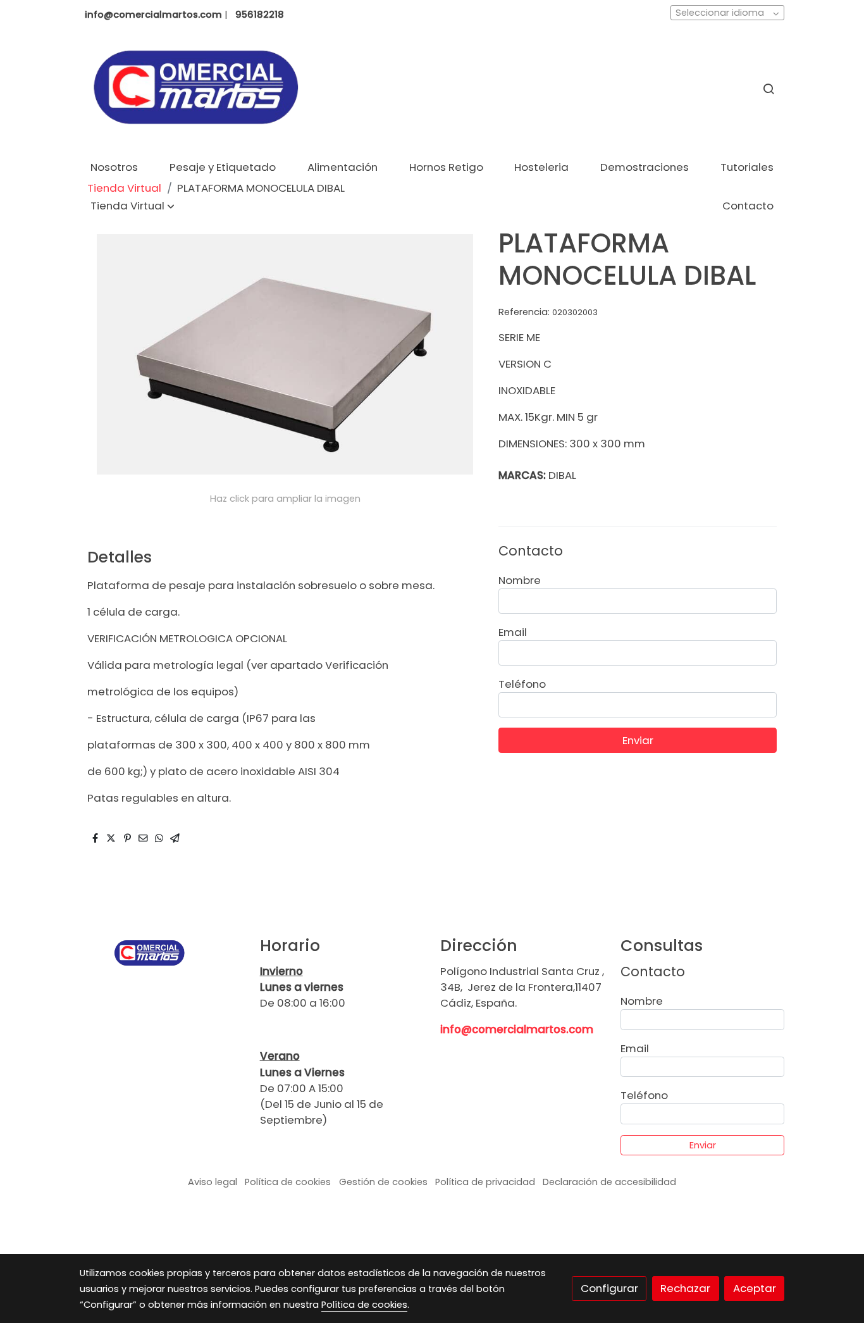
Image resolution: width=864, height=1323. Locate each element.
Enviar (637, 740)
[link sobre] (162, 952)
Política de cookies (288, 1182)
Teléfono (522, 684)
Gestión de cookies (383, 1182)
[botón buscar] (768, 88)
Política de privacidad (485, 1182)
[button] (132, 206)
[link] (195, 89)
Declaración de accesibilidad (609, 1182)
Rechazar (685, 1288)
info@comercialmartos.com (516, 1029)
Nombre (519, 580)
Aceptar (754, 1288)
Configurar (609, 1288)
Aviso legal (212, 1182)
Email (512, 632)
